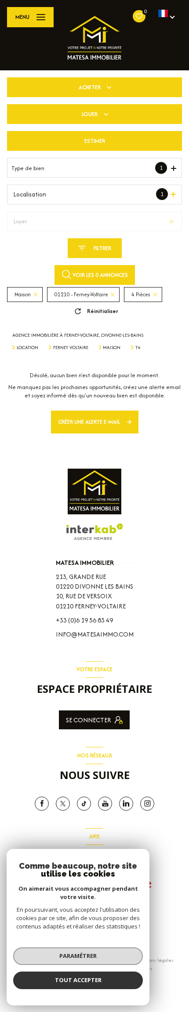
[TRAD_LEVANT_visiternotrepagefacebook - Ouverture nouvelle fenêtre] (42, 804)
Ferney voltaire (70, 347)
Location (27, 347)
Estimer (94, 141)
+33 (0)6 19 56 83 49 (84, 620)
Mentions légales (155, 960)
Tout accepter (78, 980)
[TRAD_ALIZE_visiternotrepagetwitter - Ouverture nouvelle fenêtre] (63, 804)
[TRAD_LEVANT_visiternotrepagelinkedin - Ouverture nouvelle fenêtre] (126, 804)
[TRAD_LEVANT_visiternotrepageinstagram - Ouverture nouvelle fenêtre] (147, 804)
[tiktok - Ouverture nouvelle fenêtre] (84, 804)
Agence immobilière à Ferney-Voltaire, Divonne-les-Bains (77, 335)
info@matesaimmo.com (95, 634)
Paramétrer (78, 956)
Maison (111, 347)
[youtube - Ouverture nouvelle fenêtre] (105, 804)
